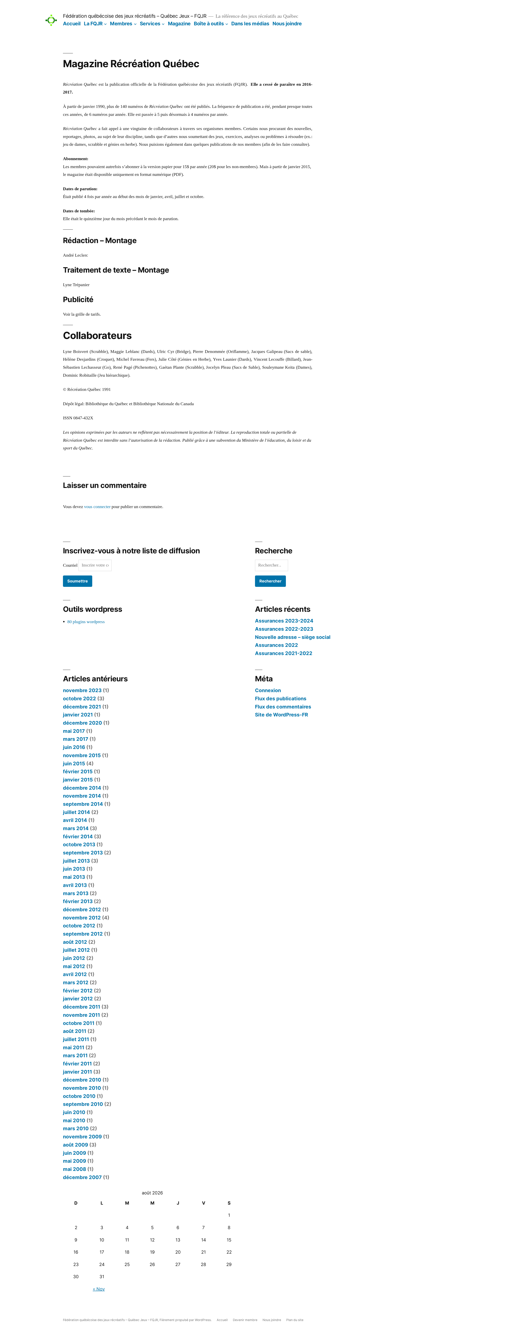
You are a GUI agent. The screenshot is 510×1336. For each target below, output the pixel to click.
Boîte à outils (209, 24)
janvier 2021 (78, 715)
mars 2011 (75, 1055)
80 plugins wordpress (86, 622)
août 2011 (74, 1031)
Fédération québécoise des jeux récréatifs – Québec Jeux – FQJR (134, 16)
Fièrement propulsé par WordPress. (186, 1320)
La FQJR (93, 24)
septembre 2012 (83, 934)
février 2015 (78, 771)
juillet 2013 (76, 861)
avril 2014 (75, 820)
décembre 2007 (82, 1177)
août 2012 (75, 942)
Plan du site (294, 1320)
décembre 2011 (81, 1007)
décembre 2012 (82, 909)
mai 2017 (74, 731)
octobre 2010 (79, 1096)
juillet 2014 (76, 812)
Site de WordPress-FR (281, 715)
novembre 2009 (82, 1137)
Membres (121, 24)
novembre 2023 (82, 690)
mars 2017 (75, 739)
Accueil (72, 24)
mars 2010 (76, 1128)
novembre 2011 (81, 1015)
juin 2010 (74, 1112)
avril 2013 (75, 885)
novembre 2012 (82, 918)
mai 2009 (74, 1161)
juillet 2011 (76, 1039)
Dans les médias (250, 24)
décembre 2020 (82, 723)
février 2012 (78, 991)
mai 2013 (74, 877)
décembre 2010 (82, 1080)
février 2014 (78, 836)
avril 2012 (75, 974)
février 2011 (77, 1064)
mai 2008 (74, 1169)
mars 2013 (75, 893)
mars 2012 (75, 982)
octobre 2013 (79, 844)
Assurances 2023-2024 (284, 621)
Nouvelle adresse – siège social (293, 637)
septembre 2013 (83, 853)
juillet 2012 (76, 950)
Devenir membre (245, 1320)
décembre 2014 (82, 788)
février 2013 (78, 901)
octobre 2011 (78, 1023)
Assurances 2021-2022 (283, 653)
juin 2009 (74, 1153)
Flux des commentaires (283, 707)
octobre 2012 (79, 926)
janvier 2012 (78, 999)
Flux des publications (280, 698)
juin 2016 (74, 747)
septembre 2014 (83, 804)
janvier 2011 (77, 1072)
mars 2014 (76, 828)
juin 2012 (74, 958)
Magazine (179, 24)
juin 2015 (74, 764)
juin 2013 (74, 869)
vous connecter (97, 506)
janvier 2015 (78, 780)
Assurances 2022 (276, 645)
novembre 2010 (82, 1088)
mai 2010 (74, 1120)
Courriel (70, 565)
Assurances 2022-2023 (284, 629)
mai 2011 (73, 1047)
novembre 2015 (82, 755)
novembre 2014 (82, 796)
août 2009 (75, 1145)
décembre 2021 (82, 707)
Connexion (268, 690)
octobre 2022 (79, 698)
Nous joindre (287, 24)
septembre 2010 (83, 1104)
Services (150, 24)
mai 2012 (74, 966)
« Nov (99, 1289)
